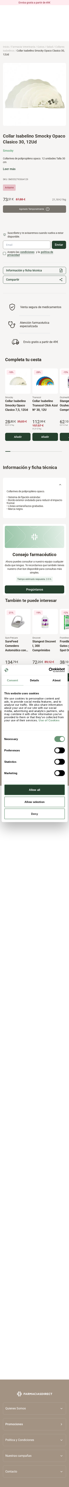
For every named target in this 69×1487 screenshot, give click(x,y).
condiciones (27, 252)
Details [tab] (34, 680)
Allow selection (34, 801)
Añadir (18, 436)
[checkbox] (4, 253)
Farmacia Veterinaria (23, 46)
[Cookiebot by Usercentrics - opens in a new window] (49, 670)
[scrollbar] (33, 451)
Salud (50, 46)
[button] (34, 1424)
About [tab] (56, 680)
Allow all (34, 789)
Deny (34, 813)
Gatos (40, 46)
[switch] (59, 750)
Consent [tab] (12, 680)
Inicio (6, 46)
